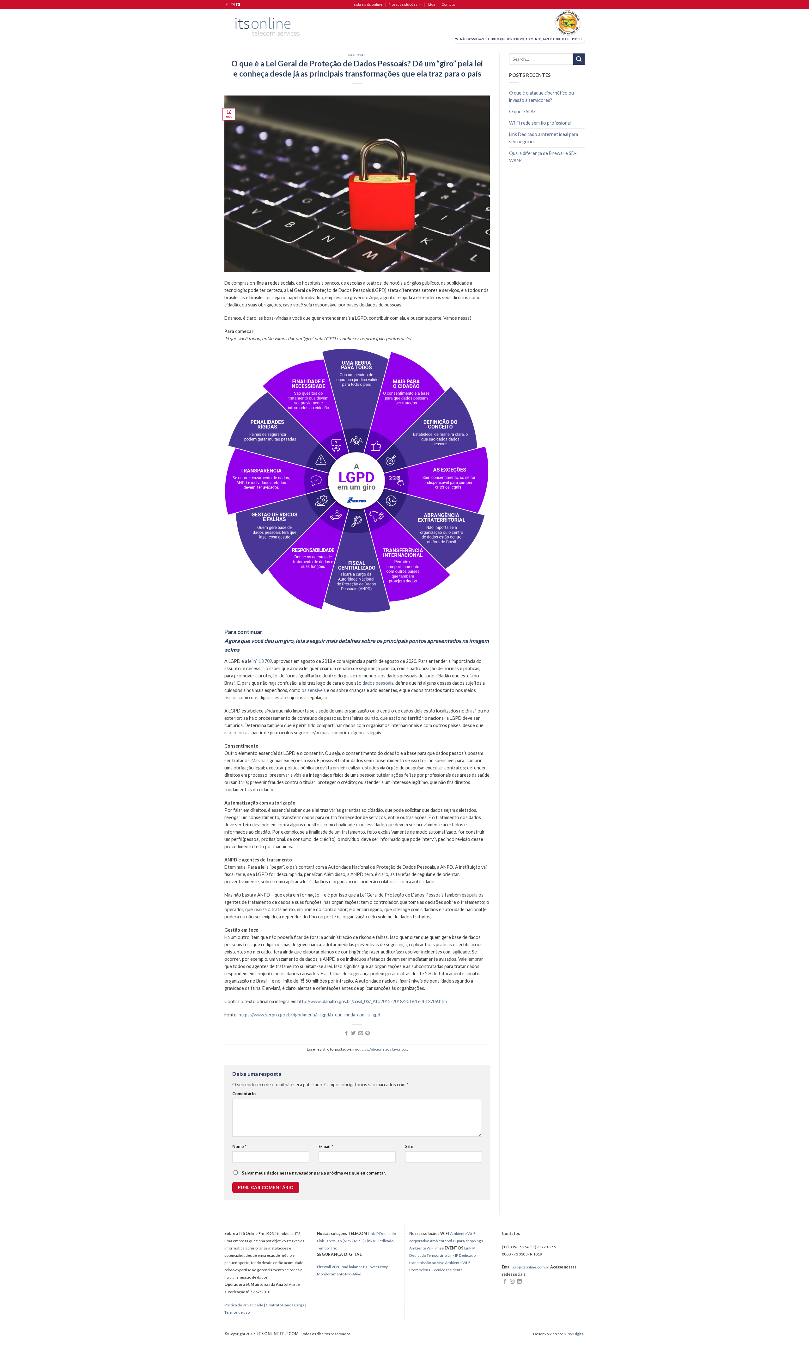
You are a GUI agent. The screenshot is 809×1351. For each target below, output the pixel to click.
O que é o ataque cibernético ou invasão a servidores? (541, 96)
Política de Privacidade (244, 1305)
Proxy (383, 1266)
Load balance (351, 1266)
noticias (357, 55)
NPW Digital (574, 1333)
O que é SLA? (522, 111)
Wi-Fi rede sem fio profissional (540, 123)
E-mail (326, 1146)
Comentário (244, 1093)
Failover (370, 1266)
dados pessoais (377, 683)
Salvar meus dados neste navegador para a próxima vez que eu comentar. (314, 1172)
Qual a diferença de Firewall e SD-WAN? (543, 157)
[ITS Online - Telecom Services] (267, 26)
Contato (448, 4)
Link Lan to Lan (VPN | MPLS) (341, 1240)
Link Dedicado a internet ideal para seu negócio (543, 138)
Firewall (324, 1266)
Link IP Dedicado (382, 1233)
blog (431, 4)
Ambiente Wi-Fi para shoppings (456, 1240)
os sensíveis (313, 690)
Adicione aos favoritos (388, 1049)
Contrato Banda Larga (285, 1305)
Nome (239, 1146)
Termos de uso (237, 1312)
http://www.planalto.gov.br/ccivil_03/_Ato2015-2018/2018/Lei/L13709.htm (372, 1001)
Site (409, 1146)
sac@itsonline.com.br (530, 1267)
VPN (335, 1266)
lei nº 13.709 (260, 661)
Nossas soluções (403, 4)
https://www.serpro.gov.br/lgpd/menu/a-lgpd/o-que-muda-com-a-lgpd (309, 1014)
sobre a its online (368, 4)
